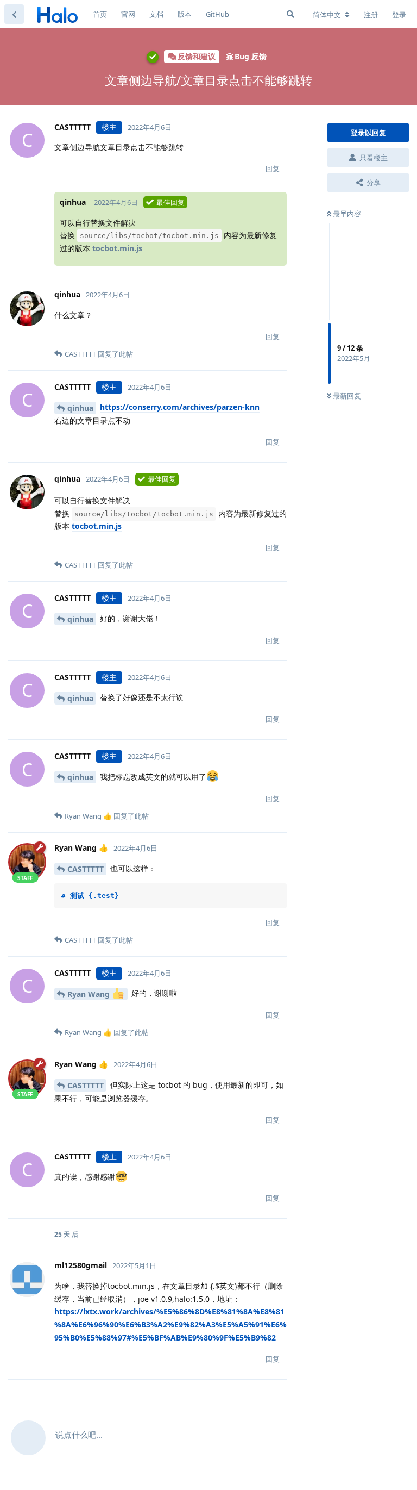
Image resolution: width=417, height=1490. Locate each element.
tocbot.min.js (117, 248)
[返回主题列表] (14, 14)
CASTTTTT (85, 869)
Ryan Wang (89, 994)
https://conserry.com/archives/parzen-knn (180, 407)
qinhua (80, 408)
